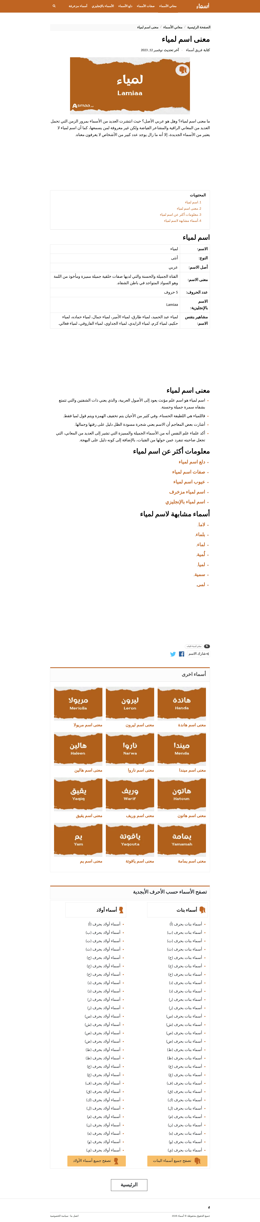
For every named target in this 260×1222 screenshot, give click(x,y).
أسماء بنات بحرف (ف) (184, 1083)
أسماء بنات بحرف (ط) (184, 1050)
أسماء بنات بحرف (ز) (185, 1008)
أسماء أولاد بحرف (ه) (103, 1134)
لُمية (201, 554)
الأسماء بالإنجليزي (103, 6)
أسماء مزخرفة (78, 6)
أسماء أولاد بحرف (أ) (104, 924)
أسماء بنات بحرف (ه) (185, 1134)
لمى (201, 584)
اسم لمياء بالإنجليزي (185, 502)
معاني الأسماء (168, 6)
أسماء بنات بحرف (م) (185, 1117)
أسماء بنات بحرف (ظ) (184, 1058)
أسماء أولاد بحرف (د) (104, 983)
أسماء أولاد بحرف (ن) (103, 1125)
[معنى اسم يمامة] (182, 840)
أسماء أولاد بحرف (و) (103, 1142)
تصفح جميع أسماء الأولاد (92, 1161)
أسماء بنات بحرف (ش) (184, 1025)
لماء (201, 545)
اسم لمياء (191, 202)
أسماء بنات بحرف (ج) (185, 958)
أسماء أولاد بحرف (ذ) (104, 991)
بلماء (200, 534)
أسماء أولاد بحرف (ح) (103, 966)
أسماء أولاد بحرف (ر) (103, 1000)
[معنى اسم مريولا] (78, 704)
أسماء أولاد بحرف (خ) (103, 975)
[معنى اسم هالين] (78, 749)
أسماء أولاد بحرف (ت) (103, 941)
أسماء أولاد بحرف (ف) (102, 1083)
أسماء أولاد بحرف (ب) (103, 933)
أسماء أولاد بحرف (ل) (103, 1109)
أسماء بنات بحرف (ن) (185, 1125)
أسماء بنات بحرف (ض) (184, 1042)
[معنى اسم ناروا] (130, 749)
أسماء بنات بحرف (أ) (186, 924)
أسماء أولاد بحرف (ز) (103, 1008)
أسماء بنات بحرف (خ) (185, 975)
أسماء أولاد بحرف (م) (103, 1117)
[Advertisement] (130, 165)
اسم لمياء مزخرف (187, 492)
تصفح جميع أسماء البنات (172, 1161)
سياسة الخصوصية (59, 1216)
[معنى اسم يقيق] (78, 794)
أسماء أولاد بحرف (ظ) (103, 1058)
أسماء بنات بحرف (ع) (185, 1067)
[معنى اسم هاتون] (182, 794)
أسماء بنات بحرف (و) (185, 1142)
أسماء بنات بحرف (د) (185, 983)
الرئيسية (129, 1185)
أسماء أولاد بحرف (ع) (103, 1067)
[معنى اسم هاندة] (182, 704)
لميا (201, 564)
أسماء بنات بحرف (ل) (185, 1109)
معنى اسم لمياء (187, 209)
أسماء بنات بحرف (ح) (185, 966)
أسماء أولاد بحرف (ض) (102, 1042)
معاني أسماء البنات (194, 646)
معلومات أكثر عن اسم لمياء (179, 215)
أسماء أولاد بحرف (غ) (103, 1075)
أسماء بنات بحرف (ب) (184, 933)
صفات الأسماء (146, 6)
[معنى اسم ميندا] (182, 749)
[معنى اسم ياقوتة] (130, 840)
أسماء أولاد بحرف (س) (102, 1016)
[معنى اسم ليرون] (130, 704)
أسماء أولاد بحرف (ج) (103, 958)
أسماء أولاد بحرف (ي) (103, 1150)
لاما (202, 525)
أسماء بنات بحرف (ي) (185, 1150)
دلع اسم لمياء (192, 462)
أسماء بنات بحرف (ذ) (185, 991)
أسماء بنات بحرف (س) (184, 1016)
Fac (208, 1207)
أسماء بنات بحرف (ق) (185, 1092)
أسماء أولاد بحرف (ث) (103, 950)
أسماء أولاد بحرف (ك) (103, 1100)
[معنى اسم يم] (78, 840)
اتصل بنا (74, 1216)
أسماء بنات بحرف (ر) (185, 1000)
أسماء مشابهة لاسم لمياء (181, 221)
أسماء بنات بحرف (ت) (184, 941)
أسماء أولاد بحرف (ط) (103, 1050)
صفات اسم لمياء (188, 472)
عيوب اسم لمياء (189, 482)
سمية (200, 574)
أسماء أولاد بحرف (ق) (103, 1092)
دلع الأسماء (125, 6)
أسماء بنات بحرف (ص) (184, 1033)
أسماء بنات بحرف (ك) (185, 1100)
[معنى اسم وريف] (130, 794)
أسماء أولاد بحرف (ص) (102, 1033)
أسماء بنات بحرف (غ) (185, 1075)
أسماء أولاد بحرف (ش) (102, 1025)
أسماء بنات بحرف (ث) (184, 950)
